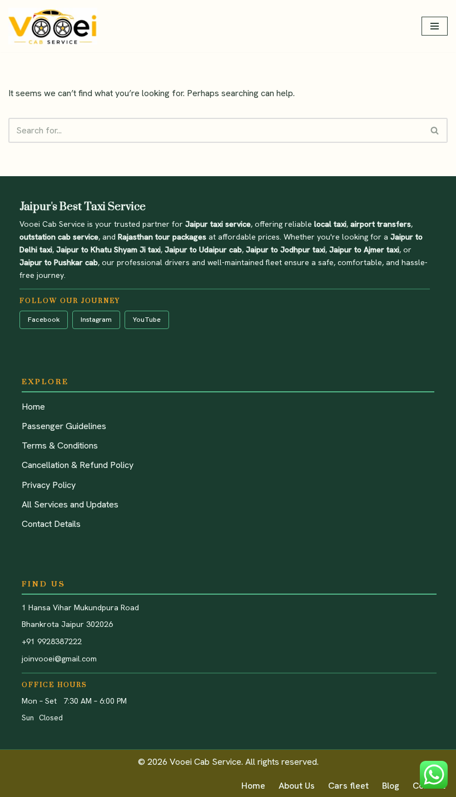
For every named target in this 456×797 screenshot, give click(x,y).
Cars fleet (348, 785)
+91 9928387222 (52, 641)
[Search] (435, 130)
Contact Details (51, 524)
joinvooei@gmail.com (59, 659)
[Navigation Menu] (435, 26)
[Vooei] (52, 26)
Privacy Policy (49, 485)
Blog (390, 785)
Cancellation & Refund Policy (77, 465)
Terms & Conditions (60, 445)
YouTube (147, 319)
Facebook (44, 319)
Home (33, 406)
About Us (297, 785)
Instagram (96, 319)
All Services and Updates (70, 504)
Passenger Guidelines (64, 426)
